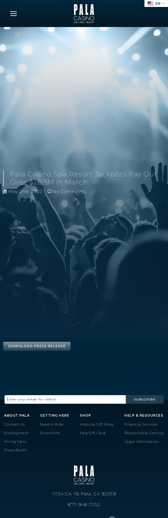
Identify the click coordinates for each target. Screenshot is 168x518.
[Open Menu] (13, 13)
